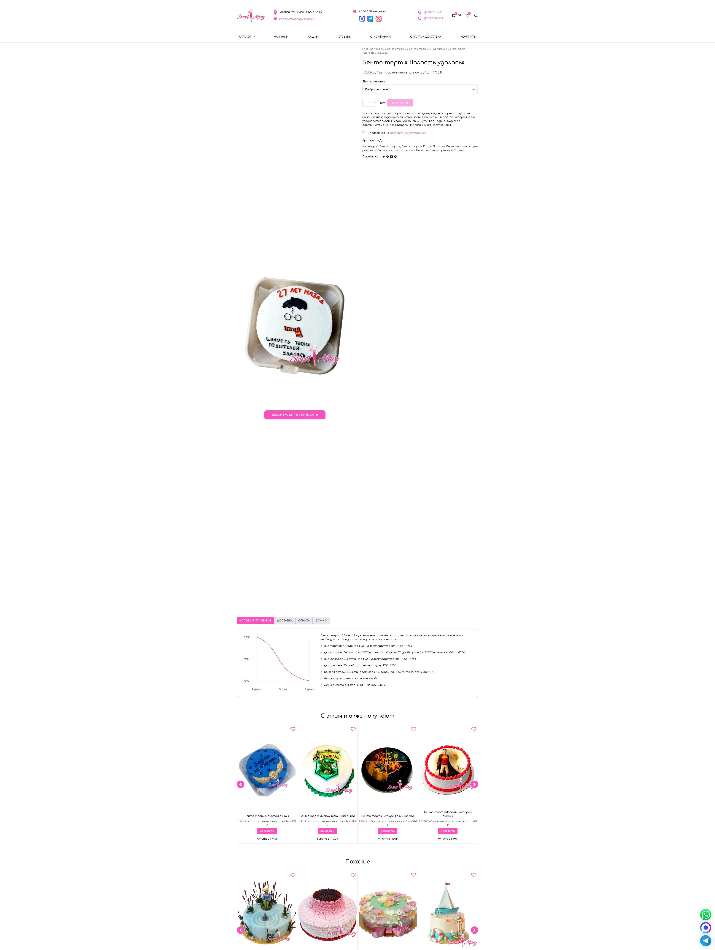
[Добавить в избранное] (292, 730)
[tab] (255, 620)
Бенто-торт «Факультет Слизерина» (327, 816)
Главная (367, 49)
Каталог (245, 36)
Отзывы (344, 36)
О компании (380, 36)
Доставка (285, 620)
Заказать (267, 831)
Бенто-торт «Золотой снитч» (267, 816)
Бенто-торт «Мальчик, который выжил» (448, 814)
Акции (313, 36)
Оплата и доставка (425, 36)
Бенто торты (396, 49)
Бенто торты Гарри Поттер (423, 146)
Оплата (304, 620)
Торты (380, 49)
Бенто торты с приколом (434, 150)
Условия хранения (255, 620)
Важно (321, 620)
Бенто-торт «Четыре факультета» (387, 816)
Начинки (281, 36)
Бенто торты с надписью (427, 49)
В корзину (400, 102)
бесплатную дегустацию (408, 133)
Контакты (468, 36)
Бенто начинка (374, 81)
